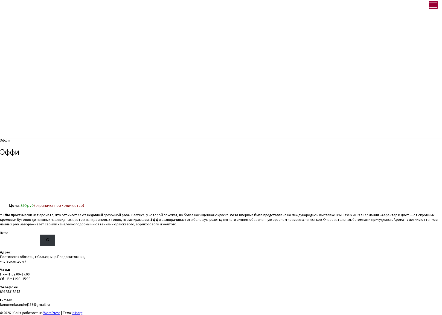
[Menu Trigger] (433, 5)
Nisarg (77, 312)
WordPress (51, 312)
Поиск (4, 233)
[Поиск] (47, 240)
